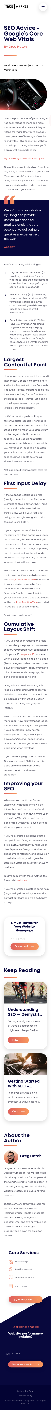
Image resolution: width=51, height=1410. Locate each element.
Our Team (30, 1391)
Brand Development (23, 1269)
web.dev (22, 880)
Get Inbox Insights (22, 1364)
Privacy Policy (25, 1396)
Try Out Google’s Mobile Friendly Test (24, 158)
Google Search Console (22, 580)
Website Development (24, 1277)
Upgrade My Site (22, 1299)
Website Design (21, 1262)
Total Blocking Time (27, 602)
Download (21, 946)
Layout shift (27, 654)
